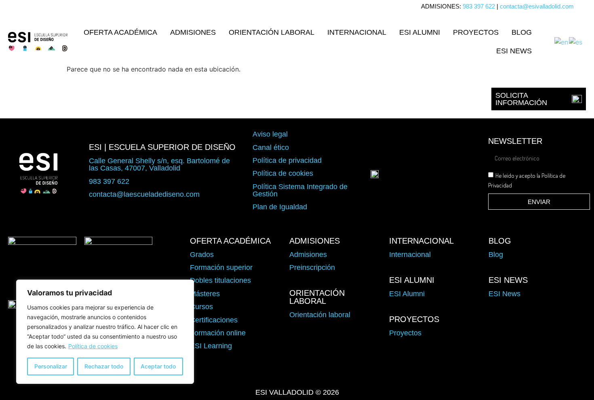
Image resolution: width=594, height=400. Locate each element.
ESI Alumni (419, 32)
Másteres (205, 294)
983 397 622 (479, 6)
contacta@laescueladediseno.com (144, 194)
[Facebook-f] (250, 374)
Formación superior (221, 267)
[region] (105, 332)
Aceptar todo (158, 366)
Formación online (218, 333)
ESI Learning (211, 346)
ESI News (514, 51)
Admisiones (193, 32)
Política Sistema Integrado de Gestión (300, 190)
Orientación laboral (271, 32)
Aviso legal (270, 134)
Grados (202, 255)
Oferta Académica (120, 32)
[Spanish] (576, 41)
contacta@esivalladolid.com (537, 6)
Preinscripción (312, 267)
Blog (522, 32)
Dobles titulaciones (220, 280)
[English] (561, 41)
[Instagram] (297, 374)
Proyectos (476, 32)
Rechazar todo (103, 366)
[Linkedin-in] (343, 374)
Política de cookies (93, 346)
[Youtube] (320, 374)
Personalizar (50, 366)
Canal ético (271, 147)
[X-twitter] (273, 374)
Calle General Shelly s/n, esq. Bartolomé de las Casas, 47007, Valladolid (159, 164)
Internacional (356, 32)
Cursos (201, 307)
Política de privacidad (287, 160)
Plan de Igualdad (280, 207)
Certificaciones (214, 320)
